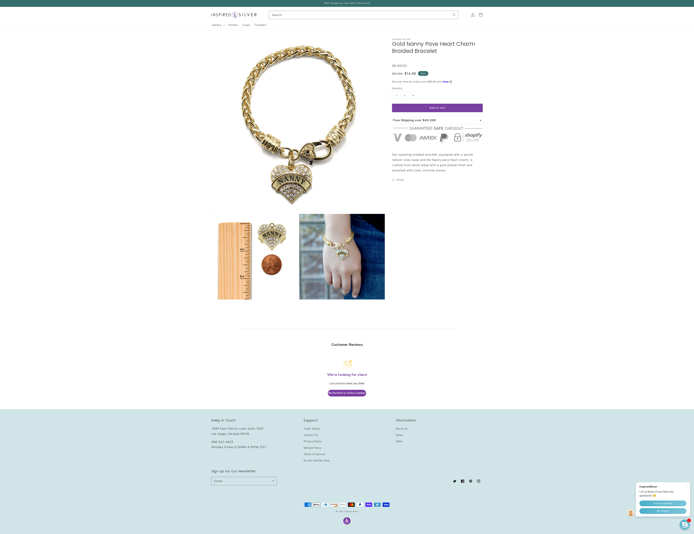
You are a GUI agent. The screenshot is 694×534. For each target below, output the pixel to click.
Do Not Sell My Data (316, 460)
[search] (363, 15)
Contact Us (311, 434)
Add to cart (437, 107)
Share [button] (400, 179)
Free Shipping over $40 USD (414, 120)
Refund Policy (312, 447)
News (399, 434)
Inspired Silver (351, 511)
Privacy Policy (313, 441)
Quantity (397, 88)
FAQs (399, 441)
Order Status (312, 428)
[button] (347, 521)
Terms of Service (314, 454)
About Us (402, 428)
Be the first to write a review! (347, 393)
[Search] (454, 15)
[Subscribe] (273, 481)
